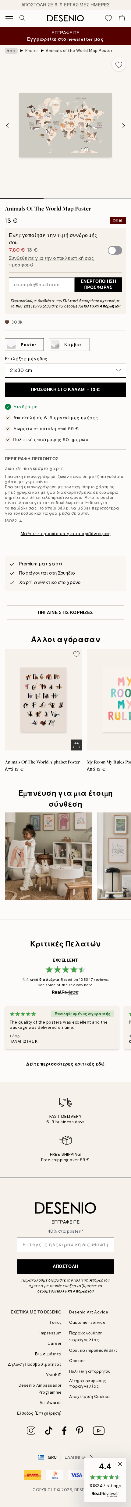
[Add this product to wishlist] (119, 64)
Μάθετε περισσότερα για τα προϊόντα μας (66, 533)
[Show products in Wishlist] (108, 18)
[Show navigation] (9, 18)
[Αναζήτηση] (22, 18)
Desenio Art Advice (88, 1312)
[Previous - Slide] (7, 125)
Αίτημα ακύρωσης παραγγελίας (87, 1383)
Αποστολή (65, 1266)
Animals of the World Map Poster (79, 50)
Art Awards (51, 1402)
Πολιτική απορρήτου (89, 1371)
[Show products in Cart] (122, 18)
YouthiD (54, 1375)
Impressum (51, 1333)
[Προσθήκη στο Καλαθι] (76, 745)
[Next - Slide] (124, 125)
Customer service (87, 1322)
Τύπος (55, 1322)
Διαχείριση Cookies (90, 1396)
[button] (105, 1480)
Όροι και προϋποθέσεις (93, 1350)
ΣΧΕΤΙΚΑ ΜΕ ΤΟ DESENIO (36, 1312)
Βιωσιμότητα (48, 1354)
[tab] (22, 196)
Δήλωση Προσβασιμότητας (35, 1364)
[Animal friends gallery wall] (48, 856)
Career (55, 1343)
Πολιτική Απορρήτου (101, 306)
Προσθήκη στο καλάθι (65, 389)
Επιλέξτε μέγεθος (26, 359)
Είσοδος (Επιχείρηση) (39, 1413)
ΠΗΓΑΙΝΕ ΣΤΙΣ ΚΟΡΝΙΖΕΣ (65, 612)
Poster (31, 50)
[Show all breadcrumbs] (11, 51)
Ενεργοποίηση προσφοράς (98, 284)
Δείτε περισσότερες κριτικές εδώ (65, 1064)
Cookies (77, 1360)
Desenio (83, 1489)
